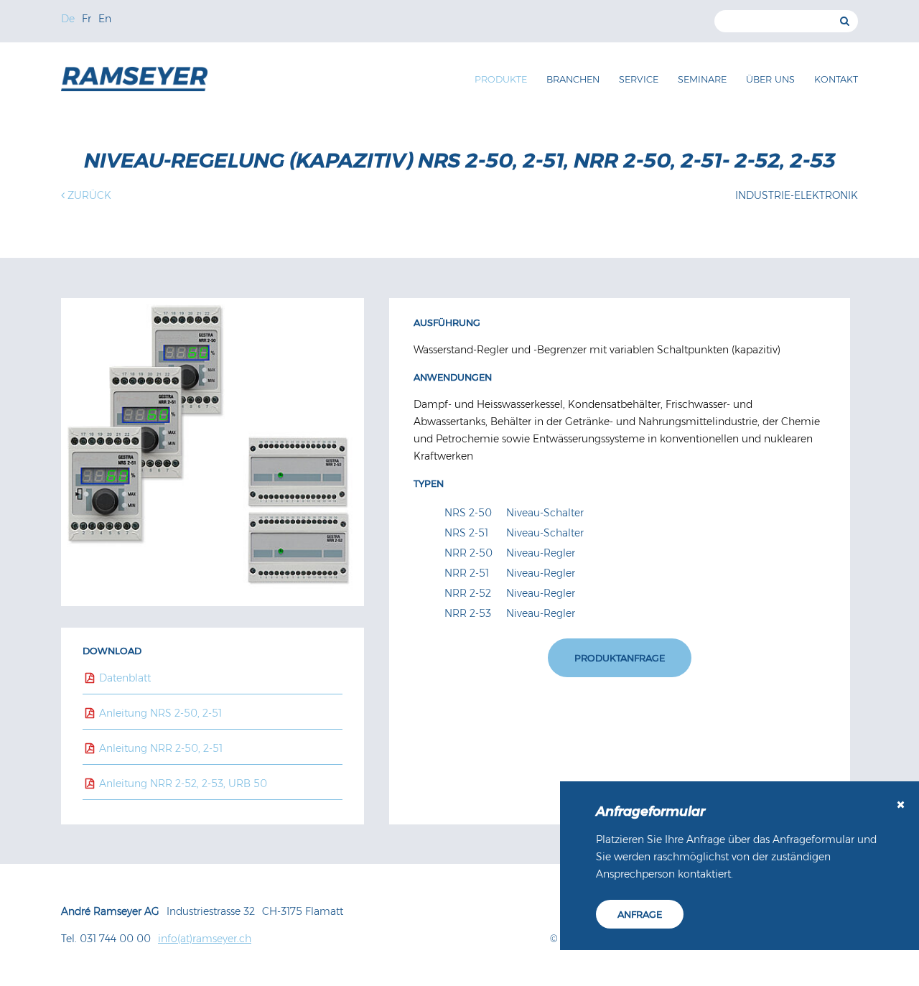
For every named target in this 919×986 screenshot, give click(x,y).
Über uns (770, 79)
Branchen (573, 79)
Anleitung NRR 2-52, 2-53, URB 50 (181, 783)
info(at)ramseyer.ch (204, 938)
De (68, 18)
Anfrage (639, 914)
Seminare (702, 79)
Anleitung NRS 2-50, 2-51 (159, 713)
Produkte (501, 79)
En (104, 18)
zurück (88, 195)
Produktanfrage (619, 658)
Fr (86, 18)
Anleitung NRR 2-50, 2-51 (159, 748)
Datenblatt (123, 677)
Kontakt (836, 79)
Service (638, 79)
